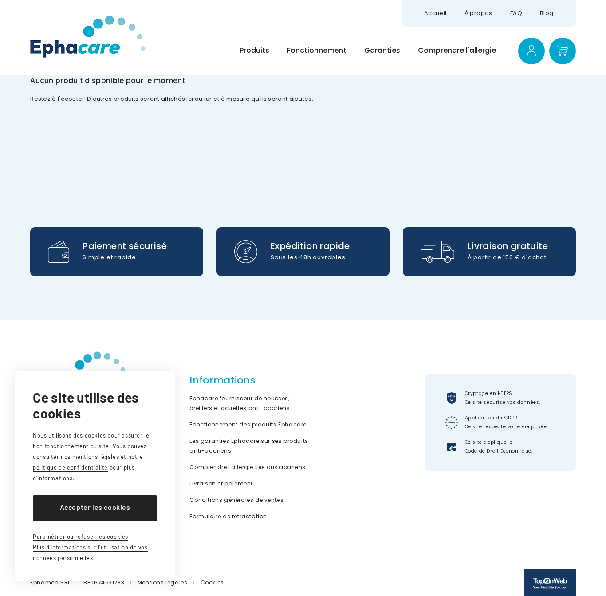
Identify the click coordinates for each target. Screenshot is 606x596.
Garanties (382, 50)
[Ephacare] (88, 37)
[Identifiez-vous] (531, 51)
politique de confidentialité (70, 467)
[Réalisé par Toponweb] (550, 582)
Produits (254, 50)
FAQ (516, 13)
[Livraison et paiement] (116, 251)
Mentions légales (163, 582)
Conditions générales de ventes (236, 500)
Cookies (212, 582)
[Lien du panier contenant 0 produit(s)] (562, 51)
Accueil (435, 13)
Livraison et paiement (221, 483)
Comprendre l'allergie (457, 50)
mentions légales (95, 456)
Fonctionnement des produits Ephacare (248, 424)
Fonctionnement (316, 50)
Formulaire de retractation (228, 516)
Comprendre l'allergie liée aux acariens (247, 467)
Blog (547, 13)
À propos (478, 13)
